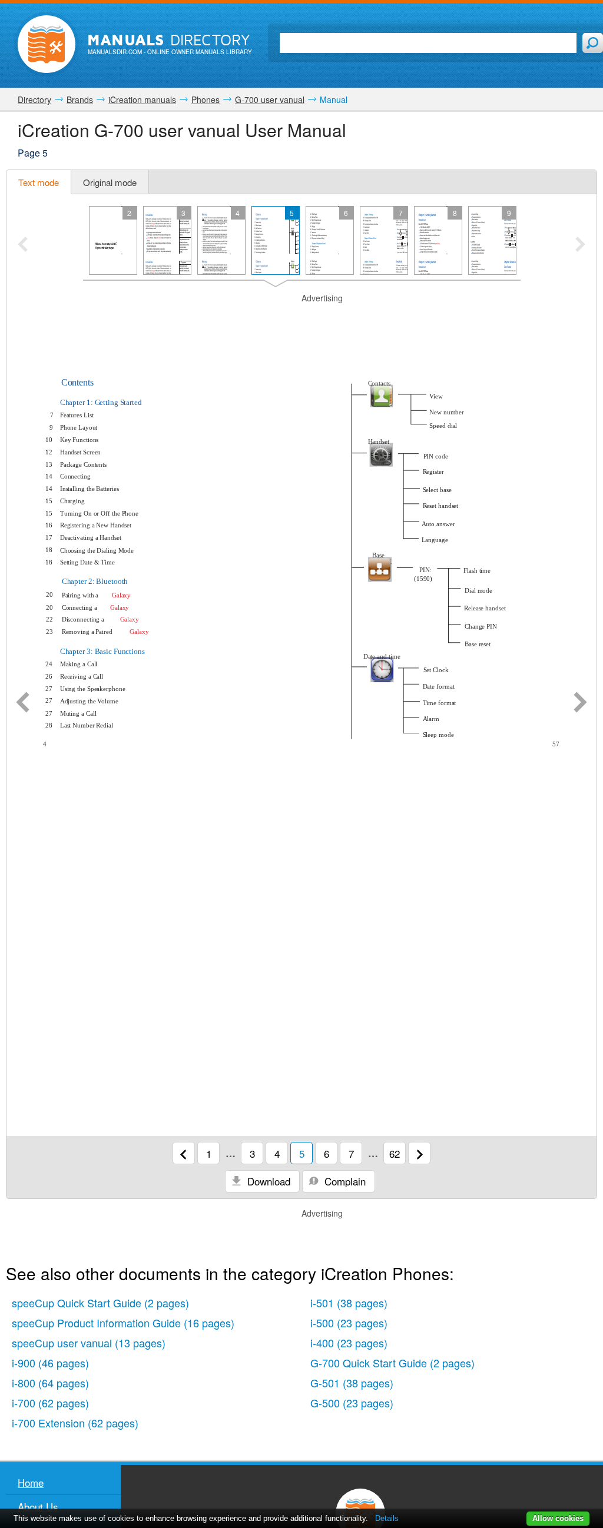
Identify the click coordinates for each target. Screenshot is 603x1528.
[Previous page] (22, 703)
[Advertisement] (301, 319)
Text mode (38, 182)
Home (31, 1482)
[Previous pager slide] (22, 245)
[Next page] (580, 703)
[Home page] (46, 44)
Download (267, 1181)
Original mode (110, 182)
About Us (38, 1506)
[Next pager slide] (580, 245)
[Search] (592, 43)
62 (394, 1153)
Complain (344, 1181)
